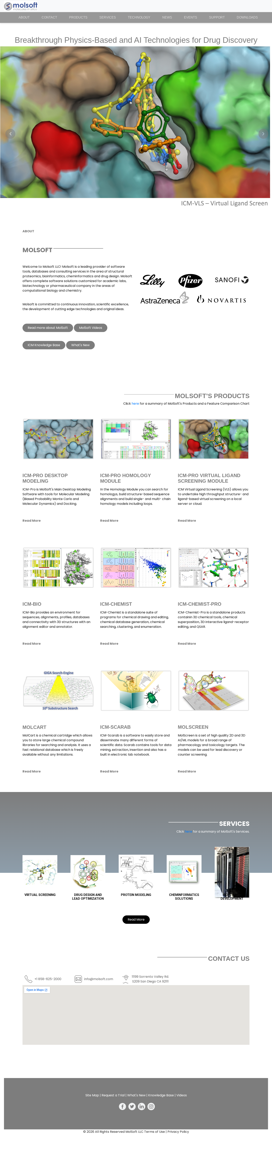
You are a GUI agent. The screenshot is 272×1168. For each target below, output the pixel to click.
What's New (80, 345)
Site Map (92, 1095)
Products (78, 17)
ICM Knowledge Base (44, 345)
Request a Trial (113, 1095)
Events (190, 17)
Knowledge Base (161, 1095)
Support (217, 17)
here (136, 403)
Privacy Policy (178, 1131)
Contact (49, 17)
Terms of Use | (155, 1131)
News (167, 17)
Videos (181, 1095)
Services (107, 17)
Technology (139, 17)
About (27, 17)
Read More (136, 919)
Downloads (247, 17)
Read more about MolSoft (48, 327)
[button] (10, 134)
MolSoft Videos (90, 327)
